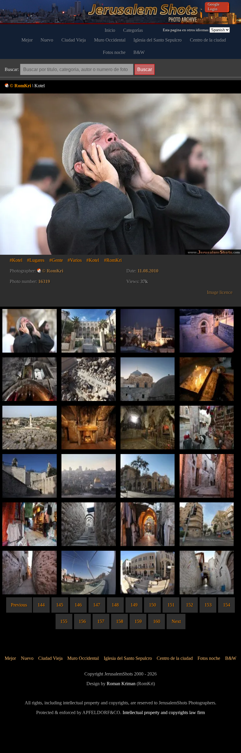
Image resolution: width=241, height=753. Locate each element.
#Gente (56, 260)
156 (82, 621)
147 (96, 605)
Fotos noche (114, 52)
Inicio (110, 30)
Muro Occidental (109, 40)
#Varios (75, 260)
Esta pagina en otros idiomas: (186, 30)
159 (138, 621)
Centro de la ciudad (208, 40)
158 (119, 621)
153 (208, 605)
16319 (44, 281)
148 (115, 605)
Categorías (133, 30)
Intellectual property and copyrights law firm (164, 712)
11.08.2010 (148, 271)
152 (189, 605)
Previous (19, 605)
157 (100, 621)
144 (41, 605)
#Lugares (35, 260)
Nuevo (47, 40)
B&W (139, 52)
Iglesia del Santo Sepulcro (157, 40)
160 (156, 621)
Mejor (27, 40)
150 (152, 605)
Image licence (219, 292)
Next (176, 621)
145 (59, 605)
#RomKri (113, 260)
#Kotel (16, 260)
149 (134, 605)
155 (63, 621)
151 (171, 605)
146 (78, 605)
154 (226, 605)
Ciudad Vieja (73, 40)
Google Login (214, 6)
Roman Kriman (121, 683)
